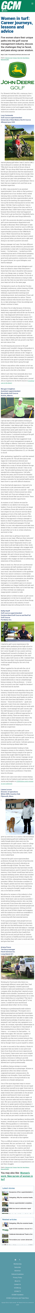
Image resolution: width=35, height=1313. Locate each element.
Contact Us (17, 1284)
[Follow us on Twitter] (20, 1260)
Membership (18, 1264)
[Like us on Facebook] (15, 1259)
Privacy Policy (17, 1277)
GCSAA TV (17, 1291)
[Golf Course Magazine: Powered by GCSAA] (11, 6)
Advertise (17, 1271)
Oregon (15, 58)
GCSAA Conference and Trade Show (17, 1298)
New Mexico (26, 58)
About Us (17, 1281)
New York (19, 58)
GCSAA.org (17, 1288)
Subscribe (17, 1267)
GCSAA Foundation (17, 1295)
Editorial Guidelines (17, 1274)
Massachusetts (5, 59)
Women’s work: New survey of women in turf (17, 1176)
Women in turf (8, 58)
